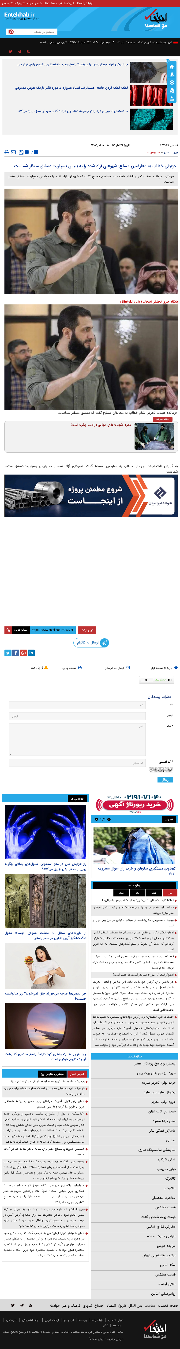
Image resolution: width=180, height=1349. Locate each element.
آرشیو (105, 1325)
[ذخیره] (21, 152)
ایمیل (169, 715)
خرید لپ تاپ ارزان (162, 1111)
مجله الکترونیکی (31, 1320)
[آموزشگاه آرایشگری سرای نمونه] (91, 600)
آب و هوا (56, 3)
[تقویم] (171, 90)
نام (171, 704)
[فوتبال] (171, 82)
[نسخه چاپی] (6, 152)
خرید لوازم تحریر (164, 1102)
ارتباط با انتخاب (84, 3)
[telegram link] (22, 1305)
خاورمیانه (153, 152)
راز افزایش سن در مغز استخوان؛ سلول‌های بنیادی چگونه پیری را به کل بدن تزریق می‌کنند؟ (45, 866)
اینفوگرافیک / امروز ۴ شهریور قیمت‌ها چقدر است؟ (143, 974)
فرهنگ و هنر (71, 1306)
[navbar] (175, 42)
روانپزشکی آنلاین (163, 1294)
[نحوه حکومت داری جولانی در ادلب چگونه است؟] (154, 436)
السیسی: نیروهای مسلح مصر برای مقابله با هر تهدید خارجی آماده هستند (44, 1151)
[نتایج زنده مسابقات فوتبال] (171, 98)
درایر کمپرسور (166, 1169)
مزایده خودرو (166, 1246)
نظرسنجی (7, 3)
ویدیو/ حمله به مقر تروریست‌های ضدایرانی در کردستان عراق (48, 1081)
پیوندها (68, 3)
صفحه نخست (168, 1306)
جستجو (117, 1325)
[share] (10, 51)
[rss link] (30, 1305)
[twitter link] (13, 1305)
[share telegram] (19, 51)
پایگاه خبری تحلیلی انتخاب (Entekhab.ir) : (149, 301)
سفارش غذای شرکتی (161, 1226)
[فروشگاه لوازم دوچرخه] (91, 549)
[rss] (28, 51)
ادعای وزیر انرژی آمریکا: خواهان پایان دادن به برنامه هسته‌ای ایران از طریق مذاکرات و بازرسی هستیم (44, 1104)
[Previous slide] (109, 819)
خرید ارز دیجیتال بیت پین (156, 1073)
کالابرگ (170, 1178)
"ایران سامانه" (97, 1339)
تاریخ (122, 1306)
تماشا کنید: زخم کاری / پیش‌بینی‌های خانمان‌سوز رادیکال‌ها (138, 900)
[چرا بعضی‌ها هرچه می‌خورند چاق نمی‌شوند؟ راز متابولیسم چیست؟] (45, 966)
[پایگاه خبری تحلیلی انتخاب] (157, 21)
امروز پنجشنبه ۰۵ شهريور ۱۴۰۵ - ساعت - (144, 42)
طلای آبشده (167, 1284)
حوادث (55, 1306)
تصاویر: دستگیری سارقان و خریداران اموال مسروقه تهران (137, 871)
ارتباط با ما (97, 1320)
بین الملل (171, 152)
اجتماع (99, 1306)
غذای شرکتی (167, 1159)
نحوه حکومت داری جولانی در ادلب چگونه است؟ (101, 424)
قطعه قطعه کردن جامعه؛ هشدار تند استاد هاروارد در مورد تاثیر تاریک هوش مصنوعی (71, 87)
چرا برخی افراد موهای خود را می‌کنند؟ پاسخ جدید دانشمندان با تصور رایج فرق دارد (72, 64)
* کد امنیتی (166, 761)
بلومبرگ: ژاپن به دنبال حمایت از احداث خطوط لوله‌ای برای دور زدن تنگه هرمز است (44, 1091)
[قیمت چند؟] (171, 74)
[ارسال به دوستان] (13, 152)
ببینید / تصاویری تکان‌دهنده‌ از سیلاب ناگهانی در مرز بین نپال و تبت (133, 923)
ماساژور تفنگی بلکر (162, 1130)
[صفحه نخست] (171, 66)
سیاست (150, 1306)
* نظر (170, 726)
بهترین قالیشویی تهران (159, 1255)
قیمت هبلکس (165, 1207)
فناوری (87, 1306)
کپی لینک (87, 630)
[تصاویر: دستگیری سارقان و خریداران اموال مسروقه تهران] (134, 845)
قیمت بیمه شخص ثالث (158, 1217)
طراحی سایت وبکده (161, 1236)
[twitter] (7, 653)
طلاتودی (170, 1188)
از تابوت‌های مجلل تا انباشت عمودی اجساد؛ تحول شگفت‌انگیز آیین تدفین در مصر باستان (45, 935)
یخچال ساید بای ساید (160, 1092)
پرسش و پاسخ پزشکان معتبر (155, 1063)
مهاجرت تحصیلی (163, 1198)
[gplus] (23, 653)
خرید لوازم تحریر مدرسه (158, 1083)
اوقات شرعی (42, 3)
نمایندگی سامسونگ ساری (157, 1150)
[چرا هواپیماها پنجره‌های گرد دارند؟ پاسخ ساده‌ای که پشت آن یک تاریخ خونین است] (45, 1026)
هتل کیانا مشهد (164, 1121)
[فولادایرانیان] (91, 496)
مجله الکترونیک (24, 3)
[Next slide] (96, 819)
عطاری (171, 1140)
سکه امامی (168, 1265)
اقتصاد (111, 1306)
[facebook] (15, 653)
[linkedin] (31, 653)
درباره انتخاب (115, 1320)
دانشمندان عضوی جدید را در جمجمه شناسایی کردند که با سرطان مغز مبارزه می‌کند (73, 111)
